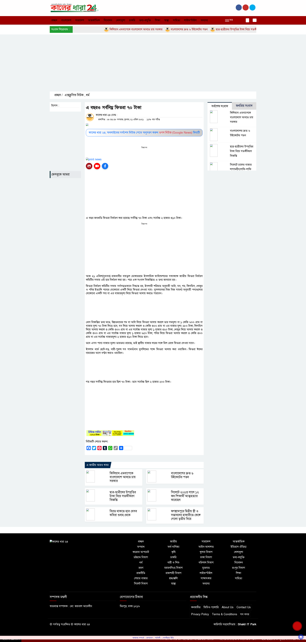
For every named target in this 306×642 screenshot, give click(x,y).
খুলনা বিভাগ (206, 552)
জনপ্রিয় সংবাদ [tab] (244, 106)
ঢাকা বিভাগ (206, 557)
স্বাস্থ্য (166, 20)
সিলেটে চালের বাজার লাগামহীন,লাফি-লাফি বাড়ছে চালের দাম (241, 169)
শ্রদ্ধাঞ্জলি (173, 578)
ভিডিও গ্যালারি (211, 607)
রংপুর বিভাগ (238, 568)
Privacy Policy (200, 614)
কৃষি (173, 552)
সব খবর (244, 614)
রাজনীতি (140, 573)
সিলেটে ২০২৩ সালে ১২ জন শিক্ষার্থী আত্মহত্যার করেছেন (185, 496)
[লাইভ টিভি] (97, 166)
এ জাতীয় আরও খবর (97, 465)
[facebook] (239, 7)
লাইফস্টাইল (190, 20)
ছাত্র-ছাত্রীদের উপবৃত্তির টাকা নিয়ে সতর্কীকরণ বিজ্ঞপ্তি (229, 29)
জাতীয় (173, 541)
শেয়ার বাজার (141, 578)
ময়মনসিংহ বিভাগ (173, 568)
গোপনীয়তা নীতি (168, 637)
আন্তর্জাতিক (94, 20)
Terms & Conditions (224, 614)
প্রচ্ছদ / (58, 95)
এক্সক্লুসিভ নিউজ (74, 95)
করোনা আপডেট (141, 552)
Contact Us (244, 607)
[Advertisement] (145, 65)
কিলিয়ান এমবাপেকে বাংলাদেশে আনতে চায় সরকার (123, 29)
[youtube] (252, 7)
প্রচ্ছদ (54, 20)
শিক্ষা (157, 20)
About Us (227, 607)
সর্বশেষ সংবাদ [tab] (219, 106)
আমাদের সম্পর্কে (138, 637)
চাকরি (132, 20)
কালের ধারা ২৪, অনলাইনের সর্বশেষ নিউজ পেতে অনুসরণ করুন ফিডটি (144, 133)
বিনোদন (108, 20)
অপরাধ (141, 547)
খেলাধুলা (120, 20)
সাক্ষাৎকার (206, 578)
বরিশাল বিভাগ (206, 562)
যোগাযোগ (149, 637)
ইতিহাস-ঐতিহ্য (238, 547)
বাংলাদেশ (66, 20)
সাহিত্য (176, 20)
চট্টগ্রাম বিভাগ (141, 557)
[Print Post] (89, 166)
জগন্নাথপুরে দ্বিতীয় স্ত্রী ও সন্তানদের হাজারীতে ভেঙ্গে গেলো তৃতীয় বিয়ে (185, 515)
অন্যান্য (204, 20)
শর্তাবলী (157, 637)
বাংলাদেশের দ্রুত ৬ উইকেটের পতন (176, 29)
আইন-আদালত (206, 547)
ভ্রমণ (140, 568)
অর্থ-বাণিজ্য (173, 547)
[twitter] (246, 7)
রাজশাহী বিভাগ (173, 573)
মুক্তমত (206, 568)
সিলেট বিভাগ (141, 583)
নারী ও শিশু (173, 562)
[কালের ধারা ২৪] (74, 8)
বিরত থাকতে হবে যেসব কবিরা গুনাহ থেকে (123, 513)
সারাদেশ (79, 20)
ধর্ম (87, 95)
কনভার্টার (195, 607)
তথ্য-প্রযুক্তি (145, 20)
